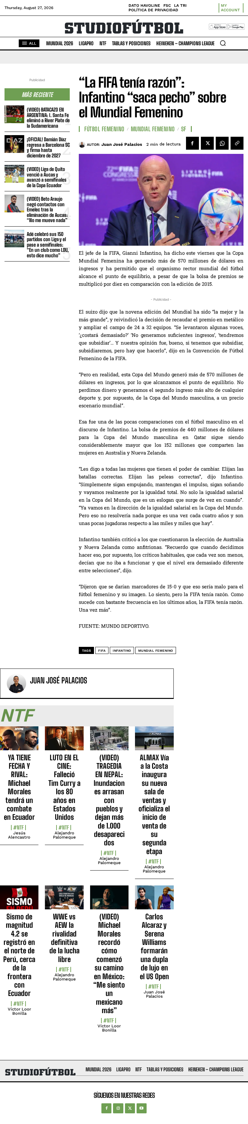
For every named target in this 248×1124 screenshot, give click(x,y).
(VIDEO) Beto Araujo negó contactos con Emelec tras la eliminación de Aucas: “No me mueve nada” (47, 209)
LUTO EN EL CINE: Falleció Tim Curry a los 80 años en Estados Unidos (64, 787)
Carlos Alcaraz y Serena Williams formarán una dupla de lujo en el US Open (154, 946)
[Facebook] (192, 143)
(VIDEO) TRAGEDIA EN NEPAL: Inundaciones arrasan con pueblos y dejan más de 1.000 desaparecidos (109, 800)
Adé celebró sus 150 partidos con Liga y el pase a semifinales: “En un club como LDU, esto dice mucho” (48, 244)
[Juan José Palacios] (83, 144)
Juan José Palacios (121, 144)
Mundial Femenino (153, 129)
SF (183, 129)
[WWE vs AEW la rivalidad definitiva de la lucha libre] (64, 900)
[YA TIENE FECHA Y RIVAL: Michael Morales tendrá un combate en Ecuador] (19, 741)
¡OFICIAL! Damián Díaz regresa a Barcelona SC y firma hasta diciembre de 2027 (48, 147)
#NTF (18, 827)
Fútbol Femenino (104, 129)
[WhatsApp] (222, 143)
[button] (222, 43)
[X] (207, 143)
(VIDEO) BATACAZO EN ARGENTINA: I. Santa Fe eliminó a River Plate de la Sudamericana (48, 118)
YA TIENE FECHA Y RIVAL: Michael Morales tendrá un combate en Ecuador (19, 787)
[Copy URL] (237, 143)
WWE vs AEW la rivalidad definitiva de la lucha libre (64, 938)
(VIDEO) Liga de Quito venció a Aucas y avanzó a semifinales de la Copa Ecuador (47, 177)
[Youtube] (142, 1108)
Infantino (122, 650)
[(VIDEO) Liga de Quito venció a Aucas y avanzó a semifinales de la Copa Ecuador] (14, 174)
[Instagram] (118, 1108)
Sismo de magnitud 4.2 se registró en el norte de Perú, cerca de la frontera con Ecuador (19, 955)
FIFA (102, 650)
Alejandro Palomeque (64, 835)
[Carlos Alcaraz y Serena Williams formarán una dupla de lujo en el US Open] (154, 900)
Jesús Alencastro (19, 835)
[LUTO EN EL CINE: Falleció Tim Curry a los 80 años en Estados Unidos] (64, 741)
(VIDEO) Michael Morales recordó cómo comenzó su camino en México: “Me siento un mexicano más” (109, 963)
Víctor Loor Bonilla (19, 1011)
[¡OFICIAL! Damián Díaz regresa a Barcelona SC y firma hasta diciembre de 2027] (14, 144)
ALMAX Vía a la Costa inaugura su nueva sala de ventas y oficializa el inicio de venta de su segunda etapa (154, 804)
